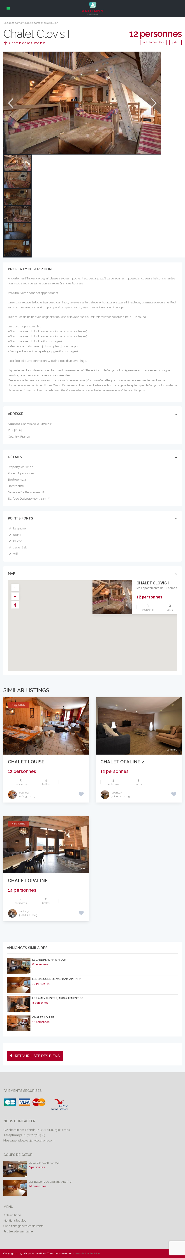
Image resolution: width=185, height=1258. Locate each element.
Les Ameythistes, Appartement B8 (57, 998)
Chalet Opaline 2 (122, 762)
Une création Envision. (86, 1253)
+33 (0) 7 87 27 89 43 (31, 1135)
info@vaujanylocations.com (36, 1140)
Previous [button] (10, 103)
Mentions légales (14, 1220)
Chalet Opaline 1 (29, 880)
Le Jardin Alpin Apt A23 (49, 959)
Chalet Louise (26, 762)
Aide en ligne (12, 1215)
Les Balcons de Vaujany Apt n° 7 (56, 979)
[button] (102, 628)
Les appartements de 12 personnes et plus (29, 22)
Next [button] (153, 103)
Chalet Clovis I (152, 583)
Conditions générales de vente (23, 1226)
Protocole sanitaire (18, 1231)
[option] (82, 103)
